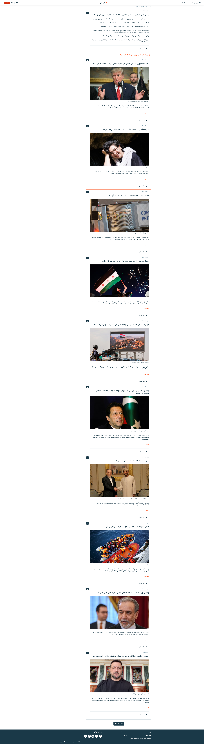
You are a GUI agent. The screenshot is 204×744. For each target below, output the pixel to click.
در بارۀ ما (124, 735)
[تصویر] (16, 3)
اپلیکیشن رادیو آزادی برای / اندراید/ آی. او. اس (140, 738)
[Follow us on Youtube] (92, 736)
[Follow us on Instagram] (89, 736)
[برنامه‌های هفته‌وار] (12, 3)
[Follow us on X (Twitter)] (96, 736)
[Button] (143, 49)
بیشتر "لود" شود (118, 723)
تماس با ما (148, 735)
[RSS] (85, 736)
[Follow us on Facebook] (100, 736)
